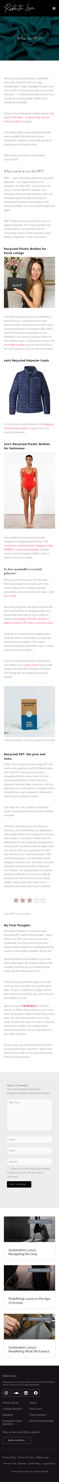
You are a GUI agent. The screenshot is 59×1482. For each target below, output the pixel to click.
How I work (35, 1408)
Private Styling (10, 1402)
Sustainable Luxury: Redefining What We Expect (28, 1349)
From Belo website (14, 344)
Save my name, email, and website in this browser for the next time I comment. (28, 1172)
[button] (54, 8)
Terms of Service (26, 1457)
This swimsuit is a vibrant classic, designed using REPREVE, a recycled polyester (28, 545)
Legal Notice (48, 1463)
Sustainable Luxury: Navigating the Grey (22, 1252)
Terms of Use (9, 1463)
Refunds (22, 1463)
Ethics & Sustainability (41, 1420)
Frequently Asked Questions (12, 1422)
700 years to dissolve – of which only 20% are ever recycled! (29, 117)
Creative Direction (12, 1408)
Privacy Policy (9, 1457)
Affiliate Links (42, 1457)
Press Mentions (37, 1414)
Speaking (7, 1414)
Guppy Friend (31, 664)
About (32, 1402)
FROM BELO (29, 1006)
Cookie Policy (34, 1463)
